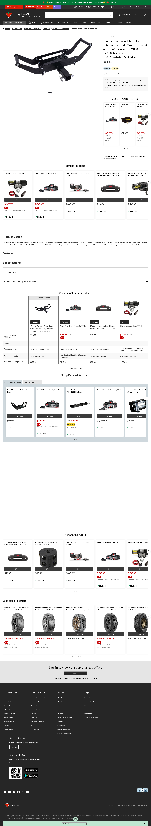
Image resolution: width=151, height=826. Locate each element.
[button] (110, 14)
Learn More (13, 763)
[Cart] (144, 15)
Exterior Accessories (32, 28)
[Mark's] (49, 7)
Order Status (125, 15)
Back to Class (96, 22)
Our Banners (61, 706)
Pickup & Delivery (9, 709)
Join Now (93, 678)
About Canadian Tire (63, 698)
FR (145, 7)
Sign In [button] (75, 673)
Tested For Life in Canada (64, 717)
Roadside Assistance (37, 709)
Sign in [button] (140, 7)
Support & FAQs (8, 702)
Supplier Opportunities (64, 733)
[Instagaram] (14, 792)
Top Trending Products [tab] (32, 382)
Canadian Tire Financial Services (40, 698)
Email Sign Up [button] (95, 7)
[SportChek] (41, 7)
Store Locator (8, 698)
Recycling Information (64, 729)
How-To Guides (35, 729)
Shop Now (112, 2)
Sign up (14, 747)
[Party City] (57, 7)
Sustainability (61, 725)
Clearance (64, 22)
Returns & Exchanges (10, 713)
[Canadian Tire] (30, 7)
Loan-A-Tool (34, 725)
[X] (9, 792)
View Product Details (113, 57)
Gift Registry (34, 717)
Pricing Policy (88, 713)
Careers (59, 709)
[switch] (7, 336)
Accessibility (88, 709)
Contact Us (7, 725)
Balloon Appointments (37, 721)
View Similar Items (130, 57)
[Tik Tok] (27, 792)
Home (7, 28)
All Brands (60, 713)
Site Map (86, 706)
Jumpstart (60, 721)
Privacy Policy (88, 698)
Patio (75, 22)
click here (112, 158)
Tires (84, 22)
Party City (109, 22)
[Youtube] (18, 792)
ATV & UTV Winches (60, 28)
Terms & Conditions (90, 702)
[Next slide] (149, 114)
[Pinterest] (23, 792)
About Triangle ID (62, 702)
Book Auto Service (124, 22)
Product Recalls (8, 717)
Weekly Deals (48, 22)
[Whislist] (136, 15)
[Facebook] (5, 792)
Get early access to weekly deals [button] (74, 824)
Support (106, 7)
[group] (17, 207)
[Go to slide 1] (50, 92)
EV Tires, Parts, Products (38, 706)
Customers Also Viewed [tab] (12, 382)
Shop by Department (16, 22)
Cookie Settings (8, 729)
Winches (46, 28)
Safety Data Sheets (9, 721)
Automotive (17, 28)
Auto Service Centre (37, 702)
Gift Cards (33, 713)
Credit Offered (81, 7)
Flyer (33, 22)
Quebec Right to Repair (91, 717)
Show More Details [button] (74, 368)
